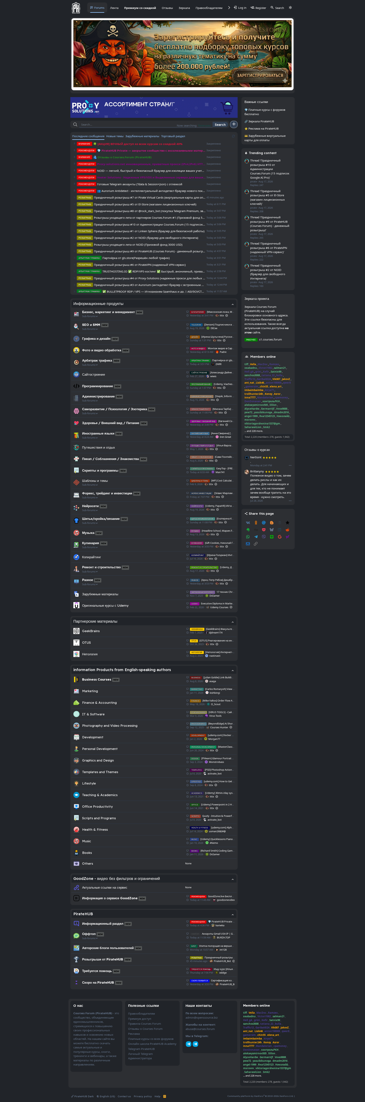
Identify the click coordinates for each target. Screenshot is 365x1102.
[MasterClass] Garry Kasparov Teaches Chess (229, 746)
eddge (223, 972)
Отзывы (167, 8)
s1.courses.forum (270, 339)
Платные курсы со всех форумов (151, 1039)
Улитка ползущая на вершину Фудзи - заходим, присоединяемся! (234, 946)
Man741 (220, 472)
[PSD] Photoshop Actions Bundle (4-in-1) (220, 769)
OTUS (86, 642)
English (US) (107, 1096)
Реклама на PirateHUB (263, 128)
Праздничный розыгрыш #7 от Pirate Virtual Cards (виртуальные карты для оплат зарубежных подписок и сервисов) (150, 197)
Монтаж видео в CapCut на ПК (217, 348)
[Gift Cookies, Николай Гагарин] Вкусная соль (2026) (228, 543)
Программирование (97, 386)
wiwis (213, 376)
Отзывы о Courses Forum (145, 1029)
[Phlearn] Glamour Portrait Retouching (218, 758)
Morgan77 (214, 739)
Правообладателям (209, 8)
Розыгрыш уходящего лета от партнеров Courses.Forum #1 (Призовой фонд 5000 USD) (150, 217)
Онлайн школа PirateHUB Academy (152, 1044)
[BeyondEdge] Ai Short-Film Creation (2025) (224, 723)
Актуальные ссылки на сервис (104, 887)
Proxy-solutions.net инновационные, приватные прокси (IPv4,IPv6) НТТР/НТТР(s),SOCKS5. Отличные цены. (151, 164)
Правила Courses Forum (144, 1023)
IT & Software (93, 714)
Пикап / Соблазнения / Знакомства (110, 459)
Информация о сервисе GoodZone (110, 898)
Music (86, 841)
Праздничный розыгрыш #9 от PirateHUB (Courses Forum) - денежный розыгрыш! (150, 251)
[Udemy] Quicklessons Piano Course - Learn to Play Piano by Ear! (232, 839)
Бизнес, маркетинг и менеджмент (108, 312)
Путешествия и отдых (98, 447)
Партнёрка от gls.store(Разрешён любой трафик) (136, 258)
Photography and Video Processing (109, 726)
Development (92, 737)
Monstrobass (216, 762)
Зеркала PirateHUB (261, 121)
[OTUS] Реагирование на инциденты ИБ (218, 640)
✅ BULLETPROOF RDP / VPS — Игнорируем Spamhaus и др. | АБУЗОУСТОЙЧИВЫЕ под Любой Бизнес (154, 291)
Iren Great (225, 437)
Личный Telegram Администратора (140, 1056)
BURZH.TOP (223, 937)
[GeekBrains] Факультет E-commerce (219, 629)
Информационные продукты (98, 303)
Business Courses (96, 679)
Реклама (134, 1034)
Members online (263, 357)
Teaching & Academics (99, 795)
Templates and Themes (100, 772)
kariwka (220, 925)
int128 (223, 949)
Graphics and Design (98, 760)
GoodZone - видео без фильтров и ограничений (116, 878)
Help (157, 1096)
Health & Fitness (95, 829)
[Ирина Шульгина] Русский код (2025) (218, 336)
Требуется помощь (97, 971)
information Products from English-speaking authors (122, 669)
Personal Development (100, 749)
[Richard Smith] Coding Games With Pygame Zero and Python (230, 850)
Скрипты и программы (100, 470)
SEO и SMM (91, 325)
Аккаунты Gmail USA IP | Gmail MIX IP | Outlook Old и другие (232, 933)
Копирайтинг (91, 557)
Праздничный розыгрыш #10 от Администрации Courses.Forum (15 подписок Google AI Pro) (150, 224)
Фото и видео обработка (101, 350)
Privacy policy (143, 1096)
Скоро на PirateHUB (98, 982)
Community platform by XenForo (260, 1096)
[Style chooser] (290, 7)
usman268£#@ (217, 831)
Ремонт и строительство (101, 567)
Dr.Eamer (214, 595)
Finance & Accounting (99, 703)
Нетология (90, 654)
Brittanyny (257, 471)
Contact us (124, 1096)
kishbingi (215, 692)
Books (87, 853)
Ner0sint (255, 457)
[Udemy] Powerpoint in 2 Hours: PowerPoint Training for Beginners (234, 804)
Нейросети (90, 506)
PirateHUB (83, 913)
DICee (214, 328)
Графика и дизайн (96, 338)
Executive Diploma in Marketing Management (222, 603)
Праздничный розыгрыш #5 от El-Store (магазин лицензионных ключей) (145, 204)
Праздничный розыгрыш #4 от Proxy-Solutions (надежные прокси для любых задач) (150, 278)
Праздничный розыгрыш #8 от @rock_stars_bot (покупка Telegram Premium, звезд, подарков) (150, 211)
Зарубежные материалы (100, 594)
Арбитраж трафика (97, 360)
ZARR (218, 364)
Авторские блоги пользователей (108, 948)
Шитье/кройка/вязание (101, 519)
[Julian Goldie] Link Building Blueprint (218, 677)
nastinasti (214, 655)
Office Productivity (97, 806)
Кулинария (90, 543)
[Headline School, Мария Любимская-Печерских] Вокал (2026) (232, 530)
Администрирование (98, 396)
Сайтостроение (93, 374)
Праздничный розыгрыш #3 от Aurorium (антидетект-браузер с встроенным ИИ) (150, 285)
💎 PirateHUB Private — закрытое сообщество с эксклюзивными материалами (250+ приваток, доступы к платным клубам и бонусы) (151, 150)
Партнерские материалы (95, 621)
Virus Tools (215, 715)
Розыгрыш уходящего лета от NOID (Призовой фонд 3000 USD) (138, 244)
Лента (114, 8)
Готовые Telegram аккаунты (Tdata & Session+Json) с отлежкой (139, 184)
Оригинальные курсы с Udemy (105, 605)
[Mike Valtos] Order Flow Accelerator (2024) (221, 700)
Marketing (90, 691)
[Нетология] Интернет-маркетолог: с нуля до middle (229, 652)
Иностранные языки (98, 433)
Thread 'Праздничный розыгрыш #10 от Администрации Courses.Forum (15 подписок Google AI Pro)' (269, 168)
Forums (99, 8)
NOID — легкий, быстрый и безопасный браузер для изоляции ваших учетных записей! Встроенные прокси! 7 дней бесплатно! (151, 171)
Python (206, 125)
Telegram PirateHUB (141, 1049)
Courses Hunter (219, 727)
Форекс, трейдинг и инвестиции (107, 493)
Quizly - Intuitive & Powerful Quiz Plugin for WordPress (227, 816)
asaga (212, 681)
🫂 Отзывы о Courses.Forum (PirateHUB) (122, 157)
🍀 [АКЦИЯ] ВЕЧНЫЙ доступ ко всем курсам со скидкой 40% (137, 144)
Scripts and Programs (99, 818)
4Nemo (214, 843)
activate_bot (215, 773)
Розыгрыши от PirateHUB (102, 959)
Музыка (88, 533)
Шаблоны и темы (95, 481)
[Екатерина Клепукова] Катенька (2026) (227, 518)
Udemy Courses (219, 607)
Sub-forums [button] (88, 316)
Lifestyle (89, 783)
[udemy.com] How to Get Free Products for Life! (224, 781)
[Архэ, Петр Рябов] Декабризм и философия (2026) (226, 580)
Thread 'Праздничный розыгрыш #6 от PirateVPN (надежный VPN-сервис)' (268, 247)
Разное (87, 580)
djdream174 (215, 632)
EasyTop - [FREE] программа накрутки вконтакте (232, 468)
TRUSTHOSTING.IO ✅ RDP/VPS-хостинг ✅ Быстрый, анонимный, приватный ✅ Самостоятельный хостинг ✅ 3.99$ (154, 271)
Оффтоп (89, 934)
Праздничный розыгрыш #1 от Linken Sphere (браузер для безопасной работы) (149, 231)
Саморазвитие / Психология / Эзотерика (114, 409)
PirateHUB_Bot (222, 961)
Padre (223, 352)
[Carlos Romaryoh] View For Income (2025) (222, 689)
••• (290, 465)
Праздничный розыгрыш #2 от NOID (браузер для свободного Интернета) (146, 238)
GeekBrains (91, 631)
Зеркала (184, 8)
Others (87, 863)
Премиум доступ (139, 1018)
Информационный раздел (102, 923)
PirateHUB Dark (84, 1096)
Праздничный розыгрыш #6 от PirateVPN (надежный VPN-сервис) (140, 265)
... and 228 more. (253, 431)
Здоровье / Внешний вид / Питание (110, 423)
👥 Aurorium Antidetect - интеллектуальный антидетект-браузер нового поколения (151, 191)
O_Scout (216, 704)
